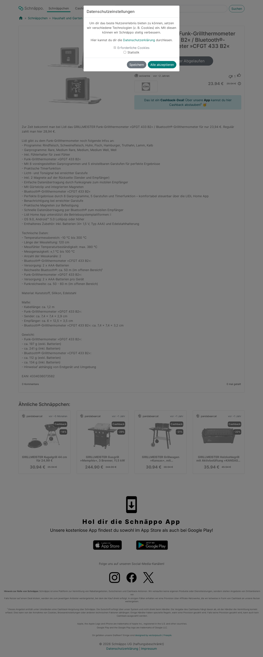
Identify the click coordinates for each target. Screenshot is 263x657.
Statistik (133, 52)
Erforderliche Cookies (133, 48)
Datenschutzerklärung (139, 40)
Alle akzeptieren (162, 65)
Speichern (136, 65)
